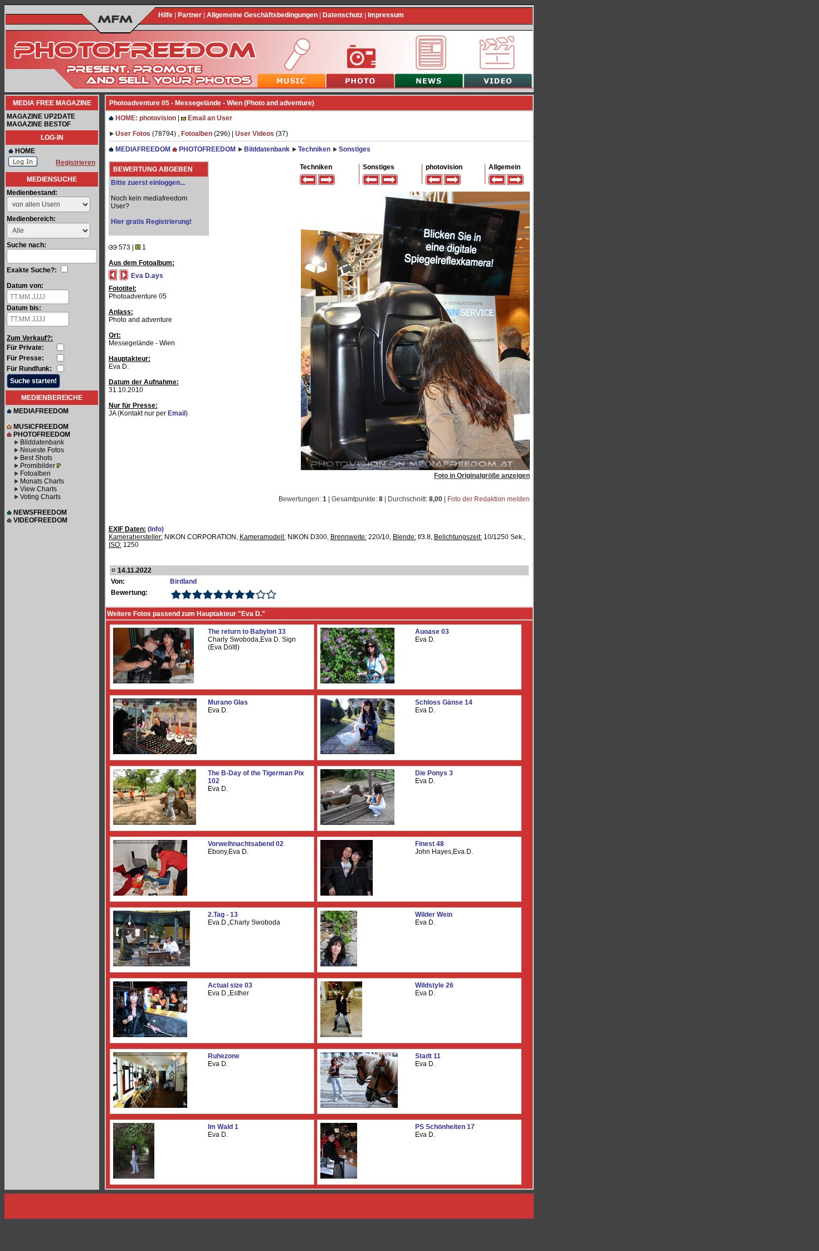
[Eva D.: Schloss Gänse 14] (357, 752)
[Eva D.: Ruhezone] (150, 1106)
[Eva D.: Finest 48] (346, 893)
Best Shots (36, 458)
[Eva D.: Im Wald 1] (133, 1176)
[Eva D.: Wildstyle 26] (341, 1035)
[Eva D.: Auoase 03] (357, 681)
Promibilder (37, 466)
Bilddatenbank (42, 442)
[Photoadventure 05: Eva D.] (415, 468)
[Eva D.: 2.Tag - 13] (151, 964)
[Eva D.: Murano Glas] (155, 752)
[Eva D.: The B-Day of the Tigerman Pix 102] (154, 823)
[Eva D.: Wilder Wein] (338, 964)
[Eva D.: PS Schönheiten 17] (338, 1176)
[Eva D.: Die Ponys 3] (357, 823)
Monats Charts (42, 481)
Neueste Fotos (42, 450)
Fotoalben (35, 473)
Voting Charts (40, 497)
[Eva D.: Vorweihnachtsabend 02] (150, 893)
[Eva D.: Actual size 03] (150, 1035)
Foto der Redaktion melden (488, 499)
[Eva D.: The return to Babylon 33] (153, 681)
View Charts (38, 489)
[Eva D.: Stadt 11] (359, 1106)
